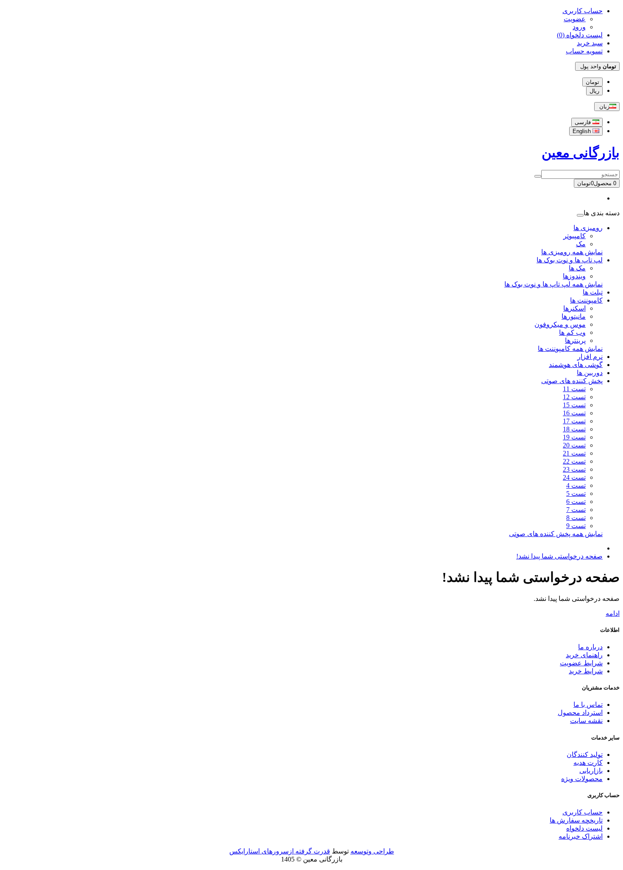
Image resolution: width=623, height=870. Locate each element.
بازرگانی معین (581, 152)
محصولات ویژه (582, 778)
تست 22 (574, 461)
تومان (592, 82)
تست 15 (574, 405)
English (582, 131)
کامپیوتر (574, 235)
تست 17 (574, 421)
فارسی (583, 122)
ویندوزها (574, 276)
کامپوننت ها (586, 300)
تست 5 (576, 493)
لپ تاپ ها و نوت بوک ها (570, 260)
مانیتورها (574, 316)
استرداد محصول (580, 712)
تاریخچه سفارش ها (576, 820)
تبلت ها (593, 292)
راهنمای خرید (584, 655)
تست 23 (574, 469)
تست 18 (574, 429)
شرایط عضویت (581, 663)
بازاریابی (591, 770)
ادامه (613, 613)
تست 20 (574, 445)
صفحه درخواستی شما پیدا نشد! (559, 556)
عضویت (575, 18)
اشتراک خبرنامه (581, 836)
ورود (579, 27)
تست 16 (574, 413)
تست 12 (574, 396)
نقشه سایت (586, 720)
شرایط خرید (586, 671)
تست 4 (576, 485)
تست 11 (574, 388)
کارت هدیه (588, 762)
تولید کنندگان (585, 754)
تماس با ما (588, 704)
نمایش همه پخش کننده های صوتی (556, 533)
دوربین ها (590, 372)
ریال (594, 91)
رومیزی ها (588, 227)
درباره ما (590, 646)
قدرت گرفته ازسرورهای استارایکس (279, 851)
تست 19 (574, 437)
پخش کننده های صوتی (572, 380)
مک (581, 243)
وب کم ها (572, 332)
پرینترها (575, 340)
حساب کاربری (582, 812)
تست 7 (576, 509)
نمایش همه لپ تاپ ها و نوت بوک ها (553, 284)
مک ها (577, 268)
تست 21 (574, 453)
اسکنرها (574, 308)
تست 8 (576, 517)
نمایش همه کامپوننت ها (570, 348)
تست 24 (574, 477)
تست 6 (576, 501)
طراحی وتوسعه (372, 851)
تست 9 (576, 525)
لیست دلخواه (584, 828)
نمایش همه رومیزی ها (572, 252)
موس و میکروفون (560, 324)
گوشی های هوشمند (576, 364)
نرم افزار (590, 356)
